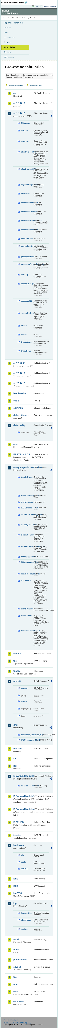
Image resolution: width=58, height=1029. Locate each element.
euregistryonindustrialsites (23, 467)
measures (25, 193)
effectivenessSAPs (27, 169)
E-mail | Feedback (11, 1020)
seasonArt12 (26, 301)
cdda (16, 400)
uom (15, 984)
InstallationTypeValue (27, 574)
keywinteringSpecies (27, 185)
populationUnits (27, 246)
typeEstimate (26, 342)
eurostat (17, 653)
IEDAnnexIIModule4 (23, 809)
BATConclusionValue (27, 508)
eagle (23, 862)
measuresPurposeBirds (27, 221)
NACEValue (26, 581)
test (15, 977)
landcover (18, 845)
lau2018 (17, 893)
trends (24, 334)
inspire (17, 835)
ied (15, 766)
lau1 (15, 878)
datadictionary (21, 415)
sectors (24, 929)
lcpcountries (26, 913)
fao (15, 661)
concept (24, 688)
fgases (17, 671)
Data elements (9, 37)
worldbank (19, 1001)
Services (7, 52)
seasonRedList (27, 313)
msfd (16, 939)
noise (16, 949)
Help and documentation (13, 23)
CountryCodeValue (27, 525)
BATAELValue (27, 502)
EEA (15, 2)
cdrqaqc (24, 130)
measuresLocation (27, 212)
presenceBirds (27, 257)
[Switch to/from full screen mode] (41, 6)
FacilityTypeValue (27, 557)
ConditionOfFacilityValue (27, 515)
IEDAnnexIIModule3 (23, 796)
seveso (17, 967)
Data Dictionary (24, 18)
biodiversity (19, 393)
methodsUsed (27, 239)
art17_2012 (19, 373)
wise (15, 991)
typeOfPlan (26, 351)
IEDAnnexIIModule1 (23, 776)
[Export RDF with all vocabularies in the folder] (51, 116)
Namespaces (9, 57)
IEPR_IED (18, 822)
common (18, 408)
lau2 (15, 886)
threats (24, 326)
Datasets (7, 28)
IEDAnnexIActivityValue (27, 562)
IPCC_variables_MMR (27, 740)
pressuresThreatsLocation (27, 264)
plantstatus (26, 920)
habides (17, 748)
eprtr (15, 444)
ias (14, 758)
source (24, 701)
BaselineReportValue (27, 496)
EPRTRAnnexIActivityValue (27, 546)
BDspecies (25, 123)
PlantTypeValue (27, 609)
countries (25, 141)
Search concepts (36, 85)
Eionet (14, 18)
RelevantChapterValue (27, 631)
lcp (15, 903)
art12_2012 (19, 103)
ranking (24, 275)
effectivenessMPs (27, 152)
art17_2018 (19, 383)
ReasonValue (26, 616)
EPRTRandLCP (21, 454)
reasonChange (27, 284)
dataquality (19, 425)
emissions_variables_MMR (27, 735)
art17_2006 (19, 363)
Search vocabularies (16, 85)
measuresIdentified (27, 203)
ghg (15, 725)
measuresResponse (27, 230)
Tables (6, 33)
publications (20, 959)
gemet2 (17, 681)
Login (36, 6)
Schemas (7, 42)
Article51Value (27, 477)
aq (14, 93)
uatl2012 (24, 869)
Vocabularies (9, 47)
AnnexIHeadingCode (27, 786)
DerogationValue (27, 535)
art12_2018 (19, 113)
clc (22, 855)
